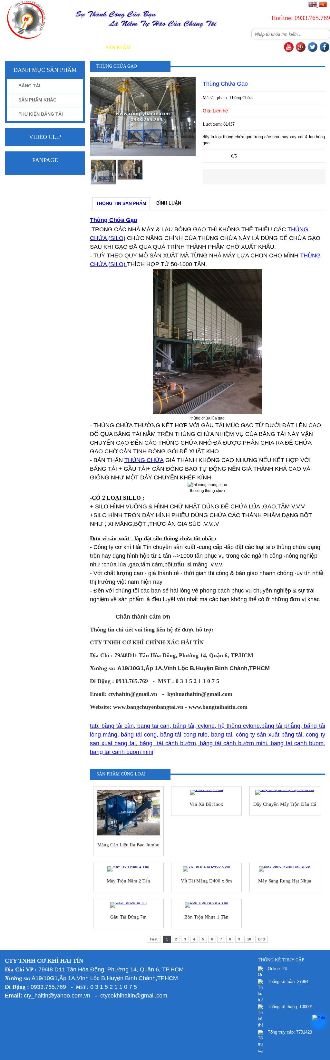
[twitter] (312, 50)
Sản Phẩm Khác (37, 99)
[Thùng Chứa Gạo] (143, 155)
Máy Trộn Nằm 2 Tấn (128, 880)
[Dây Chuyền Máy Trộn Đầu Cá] (284, 792)
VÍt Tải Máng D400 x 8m (206, 880)
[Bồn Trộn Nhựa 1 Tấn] (206, 905)
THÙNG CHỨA (144, 460)
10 (249, 939)
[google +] (301, 50)
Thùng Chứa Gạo (113, 220)
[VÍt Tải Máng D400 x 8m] (206, 869)
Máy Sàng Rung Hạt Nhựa (284, 880)
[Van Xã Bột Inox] (206, 792)
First (154, 939)
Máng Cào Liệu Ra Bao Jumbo (128, 844)
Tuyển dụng (237, 47)
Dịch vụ (149, 47)
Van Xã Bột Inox (206, 804)
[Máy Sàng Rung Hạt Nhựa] (284, 869)
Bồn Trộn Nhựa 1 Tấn (206, 917)
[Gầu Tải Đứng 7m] (128, 905)
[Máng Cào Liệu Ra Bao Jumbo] (128, 812)
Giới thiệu (84, 47)
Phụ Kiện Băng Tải (40, 114)
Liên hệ (270, 47)
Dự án (204, 47)
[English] (312, 6)
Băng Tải (29, 85)
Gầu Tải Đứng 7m (128, 917)
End (261, 939)
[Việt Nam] (322, 6)
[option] (103, 172)
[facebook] (324, 50)
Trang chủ (48, 47)
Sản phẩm (118, 47)
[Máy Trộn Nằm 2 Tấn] (128, 869)
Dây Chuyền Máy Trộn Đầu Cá (284, 804)
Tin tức (178, 47)
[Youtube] (289, 50)
